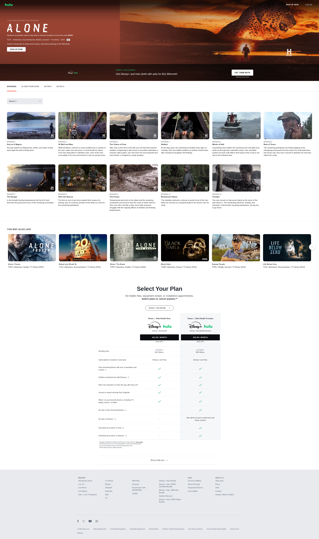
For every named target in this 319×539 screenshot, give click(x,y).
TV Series (55, 40)
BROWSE (81, 478)
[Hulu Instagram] (97, 521)
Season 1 (12, 101)
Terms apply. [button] (139, 442)
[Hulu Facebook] (80, 521)
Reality (38, 40)
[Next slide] (312, 247)
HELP (190, 478)
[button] (11, 85)
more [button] (70, 35)
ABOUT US (219, 478)
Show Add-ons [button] (157, 460)
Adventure (17, 40)
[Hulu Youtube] (92, 521)
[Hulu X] (86, 521)
